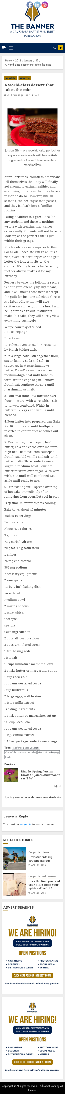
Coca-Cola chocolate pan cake (20, 752)
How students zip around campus (40, 858)
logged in (26, 824)
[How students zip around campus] (14, 858)
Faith (44, 876)
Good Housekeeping (48, 752)
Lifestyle (11, 78)
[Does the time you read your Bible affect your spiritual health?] (14, 884)
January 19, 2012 (30, 95)
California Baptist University (26, 747)
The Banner (32, 26)
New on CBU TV (60, 47)
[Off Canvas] (4, 47)
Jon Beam (12, 95)
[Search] (54, 48)
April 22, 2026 (38, 865)
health (8, 757)
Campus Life (34, 852)
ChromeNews (48, 1086)
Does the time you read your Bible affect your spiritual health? (44, 884)
